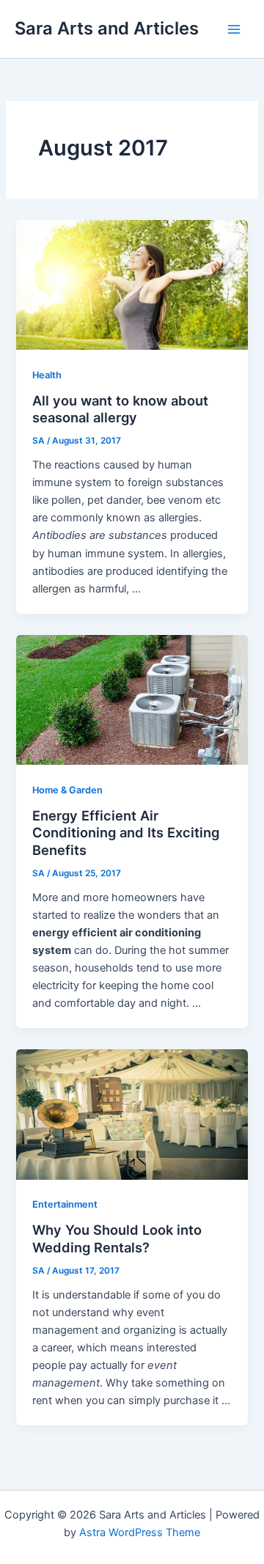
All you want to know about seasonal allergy (120, 409)
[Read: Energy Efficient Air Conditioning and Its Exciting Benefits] (131, 698)
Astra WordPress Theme (139, 1532)
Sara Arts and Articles (107, 28)
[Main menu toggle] (234, 29)
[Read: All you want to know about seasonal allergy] (131, 284)
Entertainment (65, 1204)
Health (47, 375)
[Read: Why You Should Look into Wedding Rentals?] (131, 1113)
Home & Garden (67, 790)
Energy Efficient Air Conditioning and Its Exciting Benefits (125, 832)
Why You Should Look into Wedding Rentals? (117, 1238)
